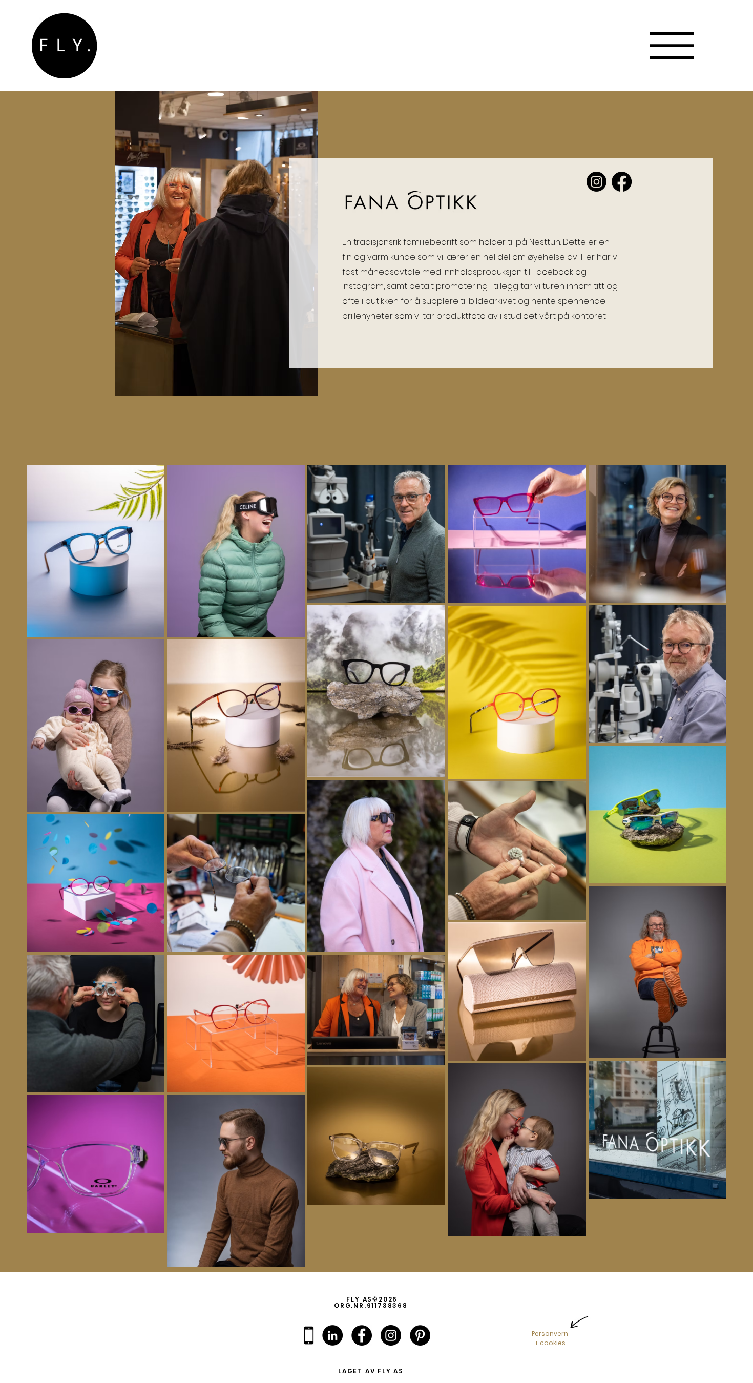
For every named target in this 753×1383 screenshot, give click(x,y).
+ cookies (550, 1342)
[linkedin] (332, 1335)
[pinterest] (420, 1335)
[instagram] (391, 1335)
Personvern (550, 1333)
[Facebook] (622, 182)
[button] (672, 45)
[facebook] (361, 1335)
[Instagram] (596, 182)
